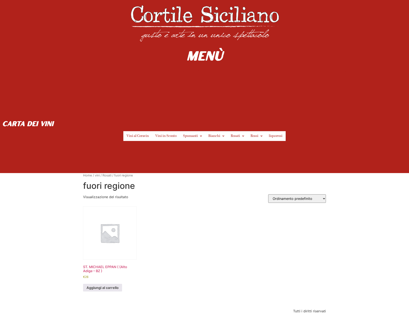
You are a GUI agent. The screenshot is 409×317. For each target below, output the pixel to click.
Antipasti (23, 71)
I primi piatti (73, 71)
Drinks (204, 81)
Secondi (99, 71)
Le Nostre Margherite (276, 71)
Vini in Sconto (166, 136)
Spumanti (190, 136)
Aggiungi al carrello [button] (102, 288)
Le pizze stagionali (131, 71)
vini (97, 175)
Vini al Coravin (138, 136)
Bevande (311, 71)
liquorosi (275, 136)
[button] (192, 136)
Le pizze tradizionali (229, 71)
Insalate (47, 71)
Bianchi (214, 136)
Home (87, 175)
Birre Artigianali (378, 71)
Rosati (235, 136)
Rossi (254, 136)
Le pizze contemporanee (179, 71)
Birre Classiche (341, 71)
